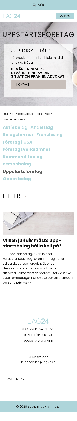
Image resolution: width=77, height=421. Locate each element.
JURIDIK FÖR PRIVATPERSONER (38, 329)
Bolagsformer (18, 134)
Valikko (64, 15)
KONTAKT (22, 84)
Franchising (49, 134)
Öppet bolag (17, 179)
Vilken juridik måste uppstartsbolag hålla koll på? (32, 243)
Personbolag (17, 164)
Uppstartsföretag (22, 171)
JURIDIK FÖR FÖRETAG (38, 335)
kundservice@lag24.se (38, 362)
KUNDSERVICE (38, 357)
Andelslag (41, 127)
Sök (41, 5)
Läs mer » (24, 282)
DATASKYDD (15, 379)
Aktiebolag (15, 127)
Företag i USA (17, 142)
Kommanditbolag (22, 157)
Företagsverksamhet (26, 149)
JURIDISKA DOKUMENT (38, 340)
